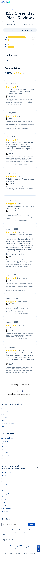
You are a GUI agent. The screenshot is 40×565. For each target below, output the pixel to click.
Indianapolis (5, 488)
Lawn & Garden (7, 453)
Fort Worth (5, 485)
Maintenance (6, 441)
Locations (4, 420)
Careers (4, 414)
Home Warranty (7, 447)
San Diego (5, 500)
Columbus (5, 506)
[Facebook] (12, 540)
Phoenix (4, 497)
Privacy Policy (14, 546)
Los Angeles (5, 494)
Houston (4, 476)
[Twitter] (6, 540)
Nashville (4, 512)
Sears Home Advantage (10, 423)
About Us (4, 411)
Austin (3, 503)
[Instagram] (4, 540)
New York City (6, 473)
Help (3, 426)
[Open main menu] (37, 3)
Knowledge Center (8, 417)
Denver (4, 491)
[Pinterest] (9, 540)
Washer (4, 459)
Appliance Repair (7, 438)
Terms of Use (33, 548)
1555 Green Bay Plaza (10, 9)
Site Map (28, 550)
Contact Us (5, 408)
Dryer (3, 450)
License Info (21, 550)
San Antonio (6, 479)
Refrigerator (6, 456)
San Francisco (6, 509)
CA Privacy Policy (24, 546)
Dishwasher (5, 444)
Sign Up (32, 524)
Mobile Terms (13, 550)
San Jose (4, 482)
